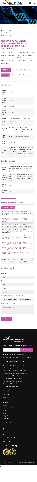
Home (3, 30)
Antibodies (6, 395)
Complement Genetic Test (11, 387)
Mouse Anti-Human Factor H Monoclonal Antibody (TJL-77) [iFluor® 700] (14, 237)
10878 (10, 186)
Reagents (5, 416)
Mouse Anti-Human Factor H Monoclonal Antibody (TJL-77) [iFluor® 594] (14, 212)
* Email (3, 288)
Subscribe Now (26, 350)
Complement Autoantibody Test (12, 384)
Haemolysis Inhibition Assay (12, 376)
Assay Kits (6, 400)
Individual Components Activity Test (15, 371)
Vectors (5, 410)
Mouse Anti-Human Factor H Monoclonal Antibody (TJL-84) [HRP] (14, 219)
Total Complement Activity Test (13, 368)
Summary (5, 75)
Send (6, 319)
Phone (3, 281)
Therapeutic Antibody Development (13, 355)
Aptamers (6, 418)
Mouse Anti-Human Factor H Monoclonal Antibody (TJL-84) (14, 225)
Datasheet (18, 70)
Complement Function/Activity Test (13, 365)
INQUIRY (6, 70)
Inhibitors (5, 405)
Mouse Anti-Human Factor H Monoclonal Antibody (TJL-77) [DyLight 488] (14, 230)
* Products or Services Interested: (13, 296)
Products (10, 30)
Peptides (5, 402)
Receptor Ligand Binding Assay (13, 381)
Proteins (17, 30)
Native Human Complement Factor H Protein (15, 252)
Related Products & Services (21, 75)
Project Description (8, 303)
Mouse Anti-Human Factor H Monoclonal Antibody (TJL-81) (14, 248)
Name (3, 273)
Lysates (5, 413)
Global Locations (10, 438)
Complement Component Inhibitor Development (17, 357)
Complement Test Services (13, 361)
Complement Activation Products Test (15, 373)
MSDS (24, 70)
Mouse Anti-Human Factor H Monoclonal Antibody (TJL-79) (14, 243)
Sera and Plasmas (8, 408)
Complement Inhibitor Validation (14, 379)
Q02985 (11, 191)
